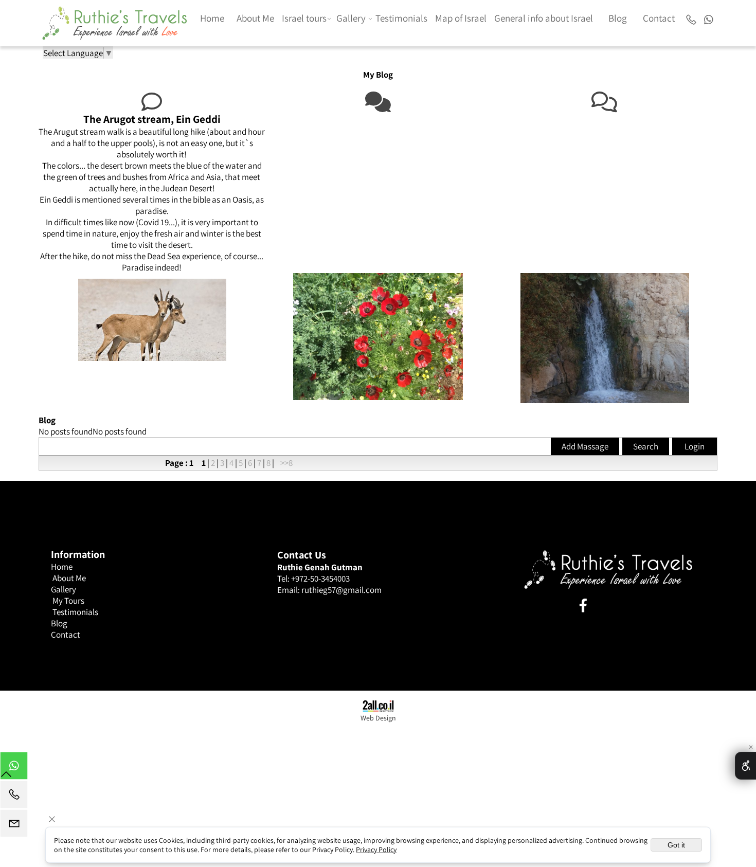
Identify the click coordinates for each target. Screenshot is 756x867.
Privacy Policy (376, 849)
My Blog (378, 74)
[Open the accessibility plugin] (745, 766)
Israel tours (304, 18)
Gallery (351, 18)
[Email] (14, 825)
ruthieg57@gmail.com (341, 589)
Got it (676, 845)
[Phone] (691, 18)
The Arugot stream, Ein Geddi (152, 119)
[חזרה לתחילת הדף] (6, 776)
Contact (659, 18)
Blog (617, 18)
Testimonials (401, 18)
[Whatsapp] (708, 18)
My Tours (68, 600)
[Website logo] (115, 20)
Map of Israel (461, 18)
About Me (255, 18)
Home (212, 18)
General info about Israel (543, 18)
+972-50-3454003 (320, 578)
